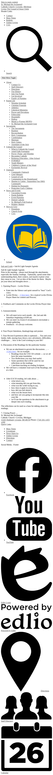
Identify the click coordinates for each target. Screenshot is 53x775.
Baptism (14, 131)
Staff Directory (17, 87)
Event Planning (17, 197)
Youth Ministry (17, 163)
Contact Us (15, 85)
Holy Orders (16, 142)
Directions (15, 89)
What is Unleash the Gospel (22, 149)
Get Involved (16, 96)
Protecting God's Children (21, 188)
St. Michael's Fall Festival (21, 202)
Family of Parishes (18, 98)
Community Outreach (20, 172)
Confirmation (16, 138)
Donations (15, 209)
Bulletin (9, 20)
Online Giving (12, 22)
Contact (9, 16)
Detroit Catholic (17, 200)
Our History (16, 91)
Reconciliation (17, 133)
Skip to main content (9, 2)
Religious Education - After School (25, 158)
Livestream (10, 431)
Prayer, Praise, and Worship (22, 154)
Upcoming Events (18, 193)
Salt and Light (6, 266)
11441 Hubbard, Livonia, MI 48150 (15, 420)
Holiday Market (17, 204)
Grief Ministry (17, 174)
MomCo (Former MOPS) (21, 121)
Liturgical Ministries (19, 110)
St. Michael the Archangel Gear (24, 124)
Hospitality (15, 117)
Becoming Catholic (19, 156)
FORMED (15, 161)
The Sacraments (17, 128)
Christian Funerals (18, 105)
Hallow (14, 119)
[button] (8, 82)
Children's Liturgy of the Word (23, 165)
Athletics (15, 108)
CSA (8, 25)
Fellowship (15, 114)
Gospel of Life (17, 177)
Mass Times (11, 18)
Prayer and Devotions (20, 112)
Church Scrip (16, 211)
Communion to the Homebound (24, 179)
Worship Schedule (18, 103)
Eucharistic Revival (19, 167)
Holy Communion (18, 135)
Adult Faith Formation (20, 151)
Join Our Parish (17, 94)
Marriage (15, 140)
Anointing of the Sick (20, 144)
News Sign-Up (12, 433)
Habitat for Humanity (20, 186)
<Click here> (24, 295)
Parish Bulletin (17, 195)
